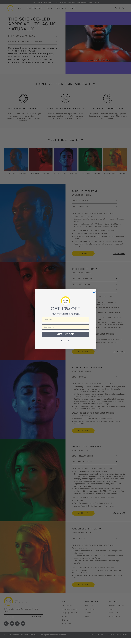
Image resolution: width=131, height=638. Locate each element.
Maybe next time (66, 341)
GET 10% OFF (65, 334)
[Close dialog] (94, 291)
